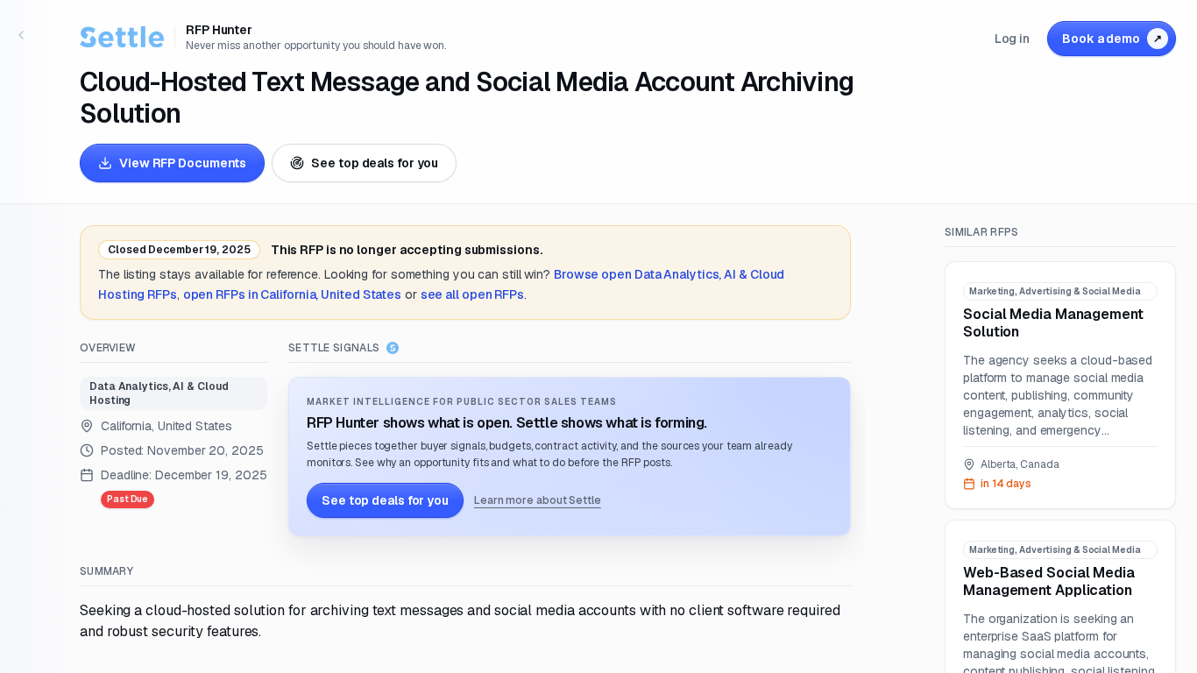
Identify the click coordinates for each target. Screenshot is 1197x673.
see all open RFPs (472, 294)
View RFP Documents (182, 163)
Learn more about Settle (537, 500)
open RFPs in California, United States (292, 294)
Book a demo (1112, 38)
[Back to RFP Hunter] (21, 35)
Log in (1012, 38)
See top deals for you (374, 163)
